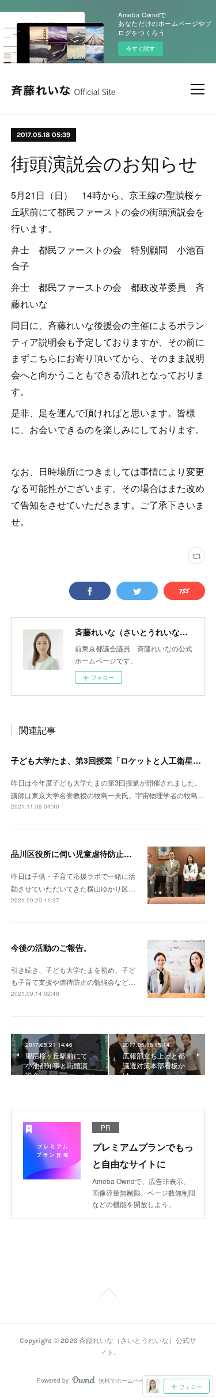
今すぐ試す (140, 48)
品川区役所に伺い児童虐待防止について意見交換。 (103, 853)
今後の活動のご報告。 (51, 947)
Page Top (108, 1294)
